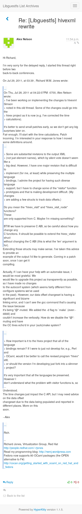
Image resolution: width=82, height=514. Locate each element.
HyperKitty (40, 509)
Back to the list (15, 495)
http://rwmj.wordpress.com (55, 451)
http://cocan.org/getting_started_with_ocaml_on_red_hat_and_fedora (41, 465)
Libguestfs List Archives (21, 5)
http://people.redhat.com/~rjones (23, 448)
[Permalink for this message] (78, 42)
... (5, 88)
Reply (9, 482)
